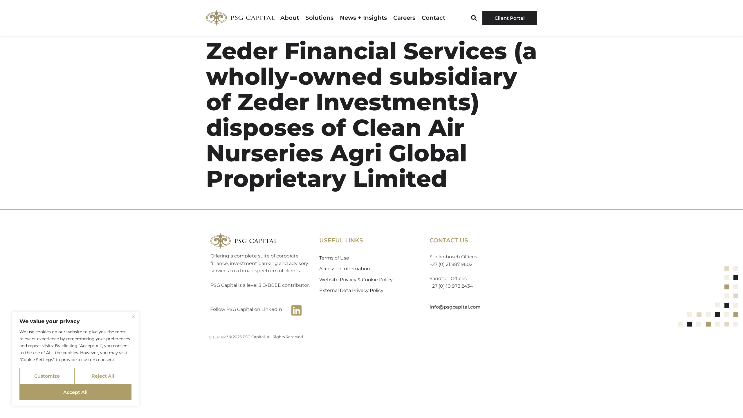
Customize (47, 376)
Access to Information (344, 268)
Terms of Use (334, 258)
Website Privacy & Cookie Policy (356, 279)
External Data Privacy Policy (351, 290)
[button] (474, 18)
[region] (75, 359)
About (289, 18)
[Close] (133, 316)
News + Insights (363, 18)
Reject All (102, 376)
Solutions (319, 18)
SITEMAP (217, 337)
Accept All (75, 392)
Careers (404, 18)
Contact (433, 18)
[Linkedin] (296, 310)
